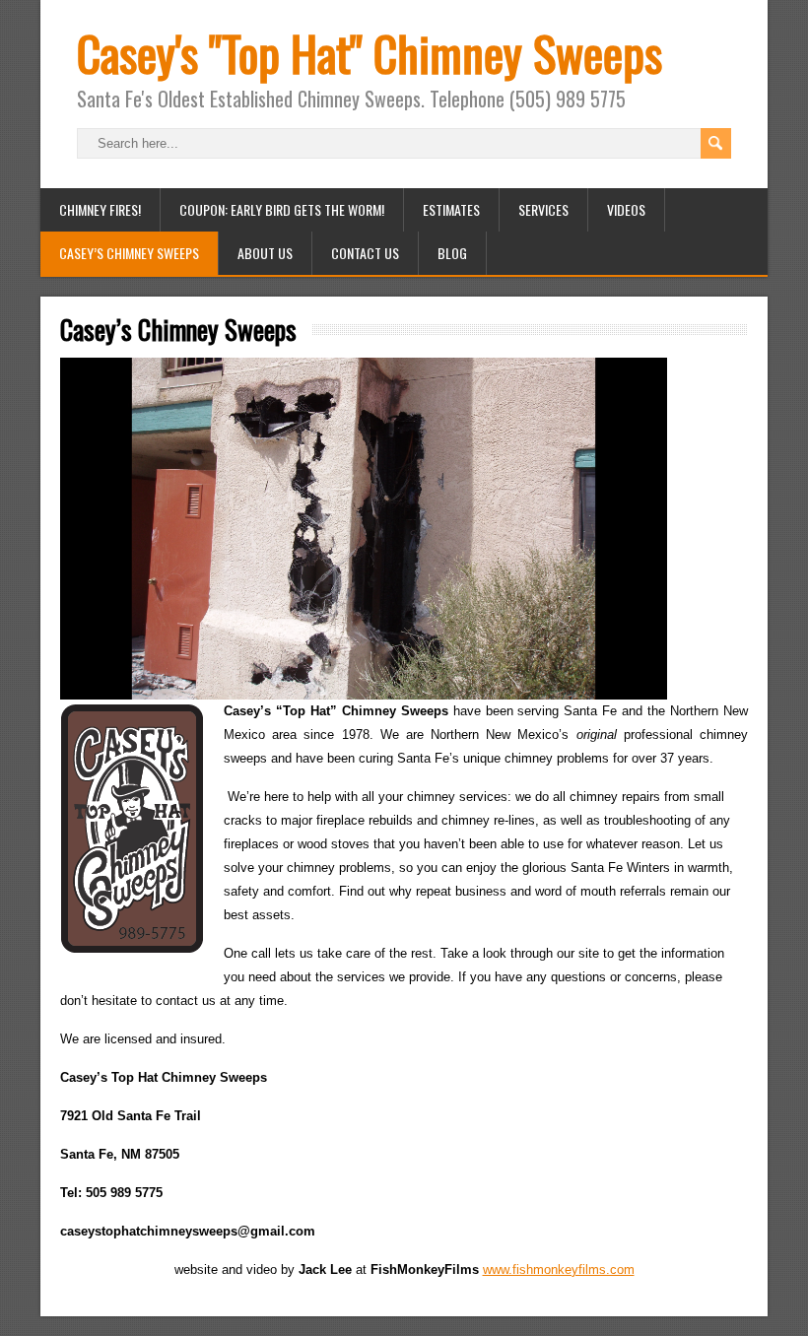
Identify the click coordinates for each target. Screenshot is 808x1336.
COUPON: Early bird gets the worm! (281, 209)
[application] (363, 529)
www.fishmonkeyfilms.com (559, 1269)
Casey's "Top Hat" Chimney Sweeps (369, 53)
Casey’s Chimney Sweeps (129, 252)
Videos (626, 209)
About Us (265, 252)
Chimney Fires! (100, 209)
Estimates (451, 209)
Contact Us (365, 252)
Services (543, 209)
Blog (452, 252)
